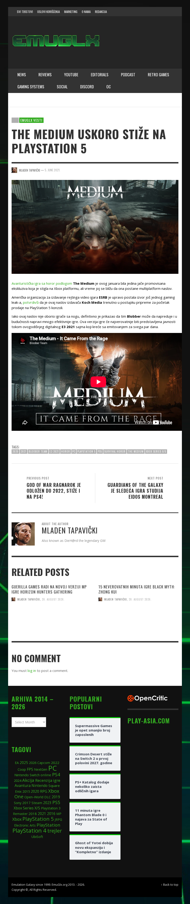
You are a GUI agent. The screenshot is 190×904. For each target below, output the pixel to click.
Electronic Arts (25, 825)
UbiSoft (37, 836)
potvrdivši (31, 302)
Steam (37, 802)
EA (17, 762)
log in (32, 670)
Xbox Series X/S (156, 451)
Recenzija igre (47, 780)
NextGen (40, 769)
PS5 (100, 451)
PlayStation (48, 825)
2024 (17, 780)
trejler (54, 830)
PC (73, 451)
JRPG (58, 819)
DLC (47, 797)
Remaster (20, 813)
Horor (65, 451)
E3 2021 (54, 451)
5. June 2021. (52, 170)
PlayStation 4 (29, 830)
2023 (47, 802)
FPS (30, 769)
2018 (32, 813)
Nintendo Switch (27, 775)
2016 (51, 813)
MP (58, 813)
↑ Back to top (169, 884)
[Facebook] (141, 11)
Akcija (28, 780)
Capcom (43, 762)
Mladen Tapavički (28, 599)
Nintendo (40, 785)
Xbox (17, 819)
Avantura (23, 785)
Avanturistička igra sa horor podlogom (42, 283)
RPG (43, 791)
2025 (24, 762)
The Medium (136, 451)
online (46, 775)
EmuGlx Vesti (31, 120)
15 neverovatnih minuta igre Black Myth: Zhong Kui (136, 589)
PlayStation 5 (86, 451)
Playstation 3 (50, 808)
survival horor (115, 451)
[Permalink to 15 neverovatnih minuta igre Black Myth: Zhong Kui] (138, 626)
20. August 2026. (53, 599)
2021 (23, 451)
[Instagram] (150, 11)
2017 (26, 802)
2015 (26, 791)
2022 (55, 762)
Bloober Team (38, 451)
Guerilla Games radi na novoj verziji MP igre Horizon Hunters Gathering (49, 589)
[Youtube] (167, 11)
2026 (32, 762)
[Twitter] (159, 11)
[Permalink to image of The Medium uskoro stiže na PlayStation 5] (95, 226)
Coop (22, 769)
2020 (16, 451)
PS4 (56, 774)
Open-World (33, 797)
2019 (56, 796)
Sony (17, 802)
